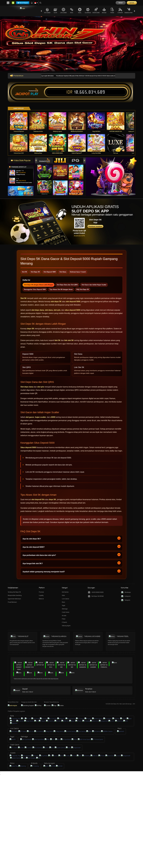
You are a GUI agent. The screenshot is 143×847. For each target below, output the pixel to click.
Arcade (104, 12)
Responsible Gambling (15, 595)
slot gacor (30, 417)
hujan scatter (40, 417)
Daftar (132, 3)
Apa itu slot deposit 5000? (34, 547)
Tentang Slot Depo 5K (14, 592)
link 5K (57, 340)
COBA (46, 170)
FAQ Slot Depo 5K (82, 289)
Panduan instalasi (95, 226)
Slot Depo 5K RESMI (97, 596)
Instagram (128, 596)
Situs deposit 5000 (28, 447)
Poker (112, 12)
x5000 (52, 417)
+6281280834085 (97, 592)
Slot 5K (23, 298)
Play (34, 94)
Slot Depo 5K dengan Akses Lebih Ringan (38, 285)
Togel (79, 12)
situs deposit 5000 (72, 310)
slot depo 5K (56, 301)
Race (71, 12)
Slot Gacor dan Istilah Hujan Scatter (94, 285)
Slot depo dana (26, 387)
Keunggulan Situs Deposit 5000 (35, 289)
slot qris (57, 310)
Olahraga (88, 12)
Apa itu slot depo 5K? (32, 539)
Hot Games (47, 12)
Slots (55, 12)
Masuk (121, 3)
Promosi (41, 592)
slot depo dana (37, 310)
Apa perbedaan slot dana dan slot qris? (39, 555)
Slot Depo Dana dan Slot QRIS (67, 285)
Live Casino (63, 12)
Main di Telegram (23, 3)
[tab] (44, 160)
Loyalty (41, 595)
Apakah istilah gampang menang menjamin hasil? (44, 572)
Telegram (127, 600)
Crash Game (96, 12)
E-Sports (120, 12)
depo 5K (30, 329)
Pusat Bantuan (12, 602)
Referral (41, 599)
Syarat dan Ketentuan (14, 599)
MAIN (20, 121)
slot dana (49, 310)
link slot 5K (69, 340)
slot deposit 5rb (38, 499)
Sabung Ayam (128, 12)
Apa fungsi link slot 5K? (33, 563)
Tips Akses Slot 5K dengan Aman (61, 289)
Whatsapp (128, 592)
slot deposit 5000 (73, 301)
